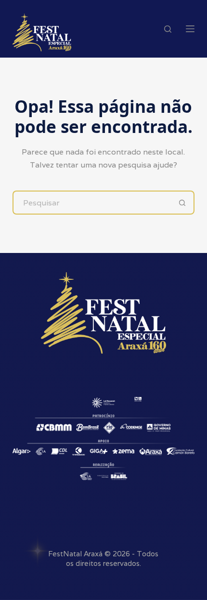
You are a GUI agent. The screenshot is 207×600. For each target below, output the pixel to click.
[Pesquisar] (167, 29)
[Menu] (190, 28)
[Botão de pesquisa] (182, 203)
